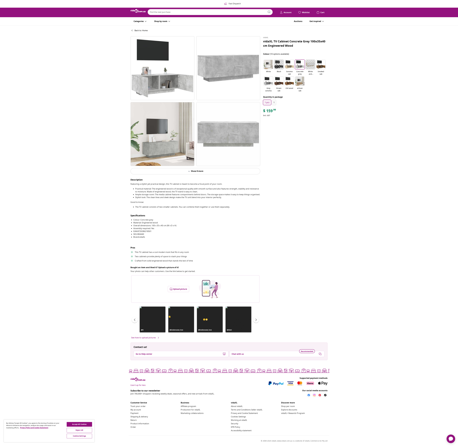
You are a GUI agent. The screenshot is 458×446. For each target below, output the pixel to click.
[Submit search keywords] (269, 12)
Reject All (79, 430)
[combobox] (210, 12)
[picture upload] (210, 289)
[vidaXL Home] (138, 11)
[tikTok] (325, 395)
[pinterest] (320, 395)
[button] (152, 319)
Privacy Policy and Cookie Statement (34, 428)
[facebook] (309, 395)
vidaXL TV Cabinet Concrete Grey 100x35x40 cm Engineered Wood (294, 43)
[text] (269, 111)
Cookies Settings (238, 416)
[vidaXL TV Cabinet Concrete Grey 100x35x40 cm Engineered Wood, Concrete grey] (162, 68)
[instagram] (314, 395)
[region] (49, 430)
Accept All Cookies (79, 424)
